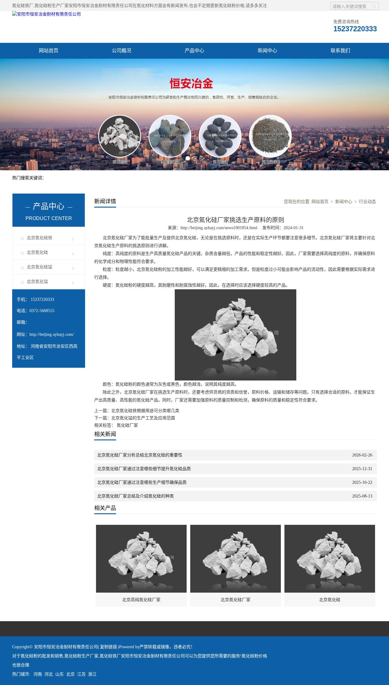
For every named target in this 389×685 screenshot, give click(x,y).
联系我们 (340, 50)
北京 (70, 674)
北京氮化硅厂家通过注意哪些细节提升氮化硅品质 (144, 468)
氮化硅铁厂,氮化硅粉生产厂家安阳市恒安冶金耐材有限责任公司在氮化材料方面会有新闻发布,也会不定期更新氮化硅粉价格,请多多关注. (140, 5)
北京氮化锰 (37, 281)
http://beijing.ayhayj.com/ (51, 334)
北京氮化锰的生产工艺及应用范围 (143, 418)
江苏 (81, 674)
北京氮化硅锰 (39, 267)
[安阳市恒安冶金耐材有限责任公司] (46, 14)
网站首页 (48, 50)
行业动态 (367, 201)
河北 (48, 674)
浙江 (92, 674)
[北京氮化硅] (330, 528)
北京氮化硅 (37, 252)
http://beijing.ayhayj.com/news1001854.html (219, 227)
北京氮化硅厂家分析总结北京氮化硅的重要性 (139, 455)
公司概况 (121, 50)
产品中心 (194, 50)
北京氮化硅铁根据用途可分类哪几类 (145, 410)
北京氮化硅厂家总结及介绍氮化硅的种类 (135, 496)
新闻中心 (267, 50)
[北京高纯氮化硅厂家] (141, 528)
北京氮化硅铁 (39, 238)
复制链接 (108, 647)
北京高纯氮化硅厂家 (141, 599)
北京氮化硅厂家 (235, 599)
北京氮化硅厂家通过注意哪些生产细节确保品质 (142, 482)
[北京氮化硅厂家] (235, 528)
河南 (37, 674)
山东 (59, 674)
